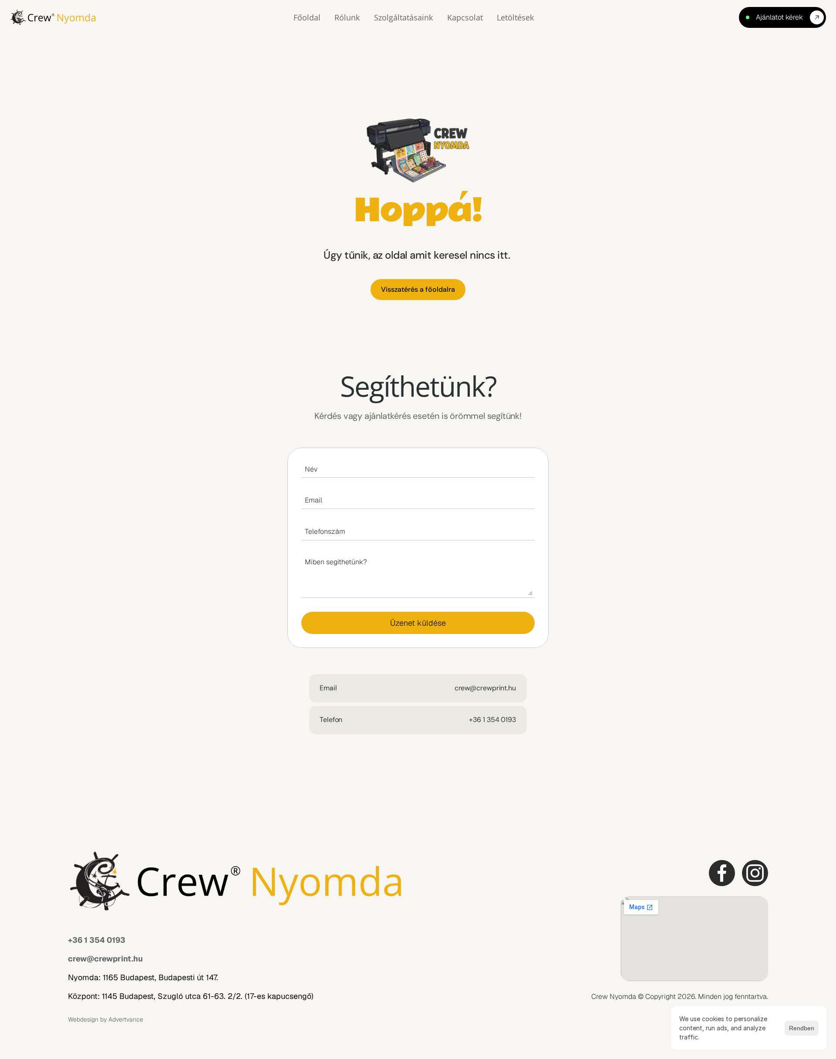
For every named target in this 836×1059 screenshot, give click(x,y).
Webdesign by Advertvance (105, 1019)
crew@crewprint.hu (105, 959)
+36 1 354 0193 (96, 940)
